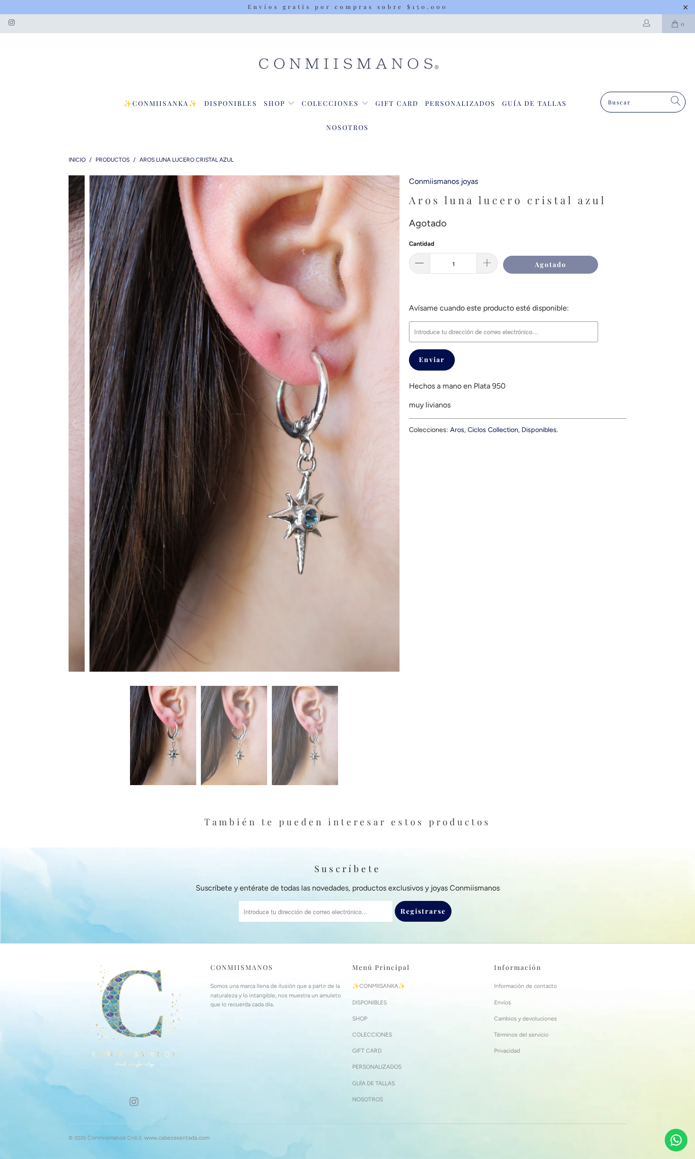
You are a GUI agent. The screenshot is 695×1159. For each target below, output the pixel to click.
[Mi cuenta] (648, 23)
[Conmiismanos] (347, 65)
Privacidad (507, 1050)
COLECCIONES (331, 103)
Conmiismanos (106, 1137)
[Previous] (75, 423)
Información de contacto (525, 986)
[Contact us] (676, 1140)
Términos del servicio (521, 1034)
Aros (457, 429)
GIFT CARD (396, 103)
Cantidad (421, 243)
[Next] (392, 423)
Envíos (502, 1002)
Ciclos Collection (493, 429)
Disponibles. (539, 429)
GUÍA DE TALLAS (534, 103)
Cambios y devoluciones (525, 1018)
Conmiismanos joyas (443, 181)
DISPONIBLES (230, 103)
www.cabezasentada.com (176, 1137)
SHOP (275, 103)
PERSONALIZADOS (460, 103)
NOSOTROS (347, 127)
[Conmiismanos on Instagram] (11, 23)
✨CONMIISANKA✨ (160, 103)
